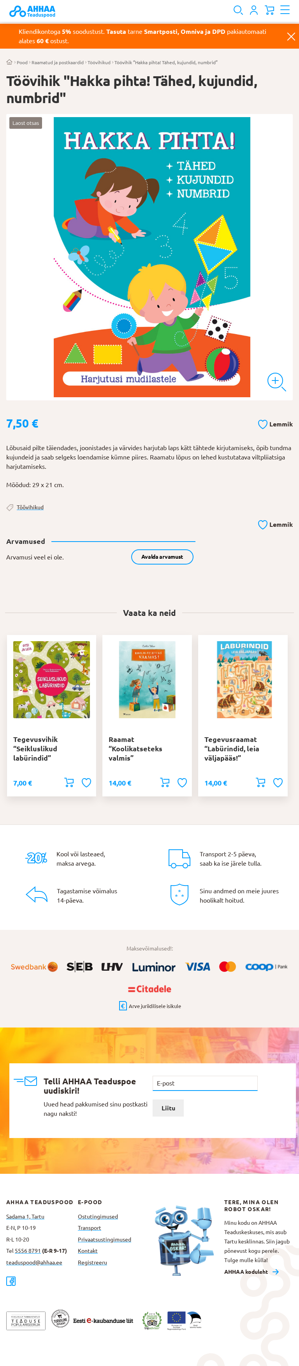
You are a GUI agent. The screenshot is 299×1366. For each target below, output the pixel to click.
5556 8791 (28, 1251)
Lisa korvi (69, 782)
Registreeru (92, 1262)
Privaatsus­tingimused (104, 1239)
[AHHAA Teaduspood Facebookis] (42, 1281)
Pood (22, 62)
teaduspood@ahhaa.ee (34, 1262)
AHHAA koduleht (246, 1272)
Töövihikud (99, 62)
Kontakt (88, 1251)
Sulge (291, 36)
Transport (89, 1228)
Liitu (168, 1108)
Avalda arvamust (162, 557)
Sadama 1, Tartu (25, 1216)
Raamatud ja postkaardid (58, 62)
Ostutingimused (98, 1216)
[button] (275, 423)
